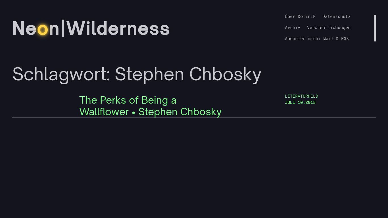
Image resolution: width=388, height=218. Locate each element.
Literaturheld (301, 96)
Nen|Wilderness (91, 28)
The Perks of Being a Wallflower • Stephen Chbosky (150, 106)
